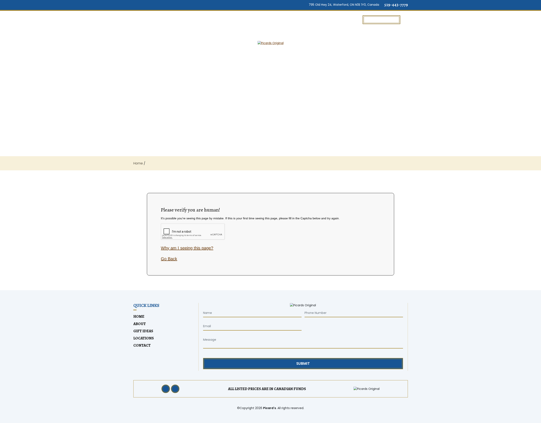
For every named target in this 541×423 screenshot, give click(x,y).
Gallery (308, 19)
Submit (303, 363)
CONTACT (142, 345)
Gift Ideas (344, 19)
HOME (146, 19)
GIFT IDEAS (143, 331)
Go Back (169, 258)
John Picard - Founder (221, 19)
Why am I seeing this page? (187, 248)
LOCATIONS (273, 19)
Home (138, 163)
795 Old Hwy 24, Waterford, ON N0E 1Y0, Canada (343, 5)
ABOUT (173, 19)
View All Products (381, 20)
